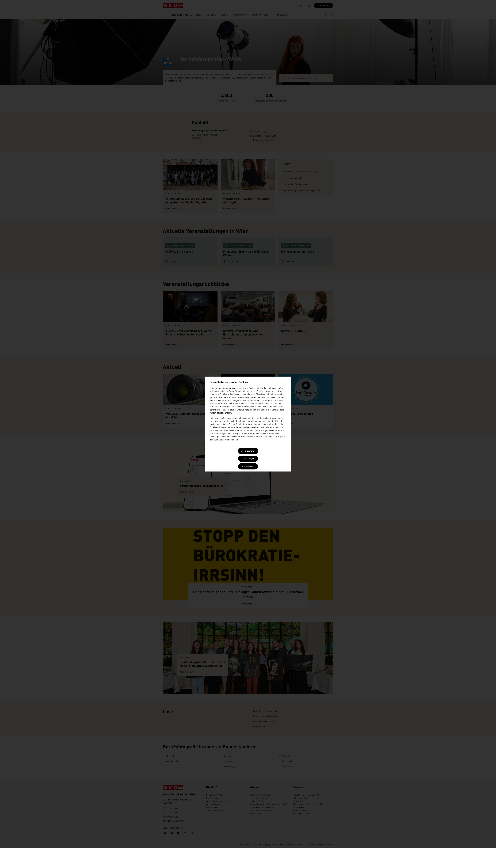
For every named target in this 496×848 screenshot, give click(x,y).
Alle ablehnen (248, 467)
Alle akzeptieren (248, 451)
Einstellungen (248, 459)
